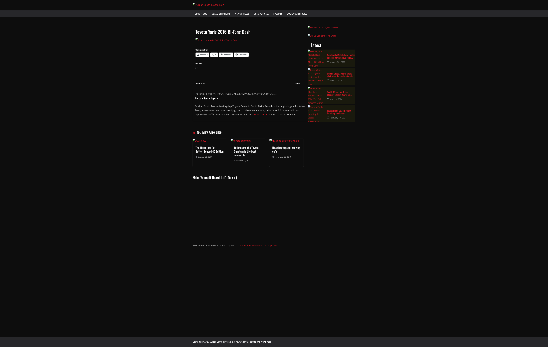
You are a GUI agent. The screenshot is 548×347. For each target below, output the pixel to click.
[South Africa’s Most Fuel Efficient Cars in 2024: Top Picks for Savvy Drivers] (316, 95)
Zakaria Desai (259, 114)
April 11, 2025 (336, 80)
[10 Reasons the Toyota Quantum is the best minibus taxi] (241, 140)
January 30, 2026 (337, 62)
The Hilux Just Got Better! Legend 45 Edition (209, 149)
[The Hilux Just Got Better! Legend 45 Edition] (199, 140)
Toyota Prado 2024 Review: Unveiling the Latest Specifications (339, 112)
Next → (299, 83)
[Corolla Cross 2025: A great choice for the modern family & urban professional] (316, 76)
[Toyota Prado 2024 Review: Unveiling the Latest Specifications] (316, 113)
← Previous (199, 83)
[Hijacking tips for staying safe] (284, 140)
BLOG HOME (201, 13)
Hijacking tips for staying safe (286, 149)
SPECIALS (277, 13)
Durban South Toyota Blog (221, 341)
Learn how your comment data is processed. (258, 245)
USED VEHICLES (261, 13)
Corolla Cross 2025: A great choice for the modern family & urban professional (340, 75)
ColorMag (251, 341)
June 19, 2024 (336, 99)
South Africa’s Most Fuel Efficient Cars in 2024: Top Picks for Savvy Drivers (338, 93)
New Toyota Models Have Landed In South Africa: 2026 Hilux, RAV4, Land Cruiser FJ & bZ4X (341, 56)
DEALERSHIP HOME (221, 13)
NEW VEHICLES (242, 13)
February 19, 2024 (338, 117)
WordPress (266, 341)
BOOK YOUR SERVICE (297, 13)
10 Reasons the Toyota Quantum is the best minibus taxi (246, 151)
